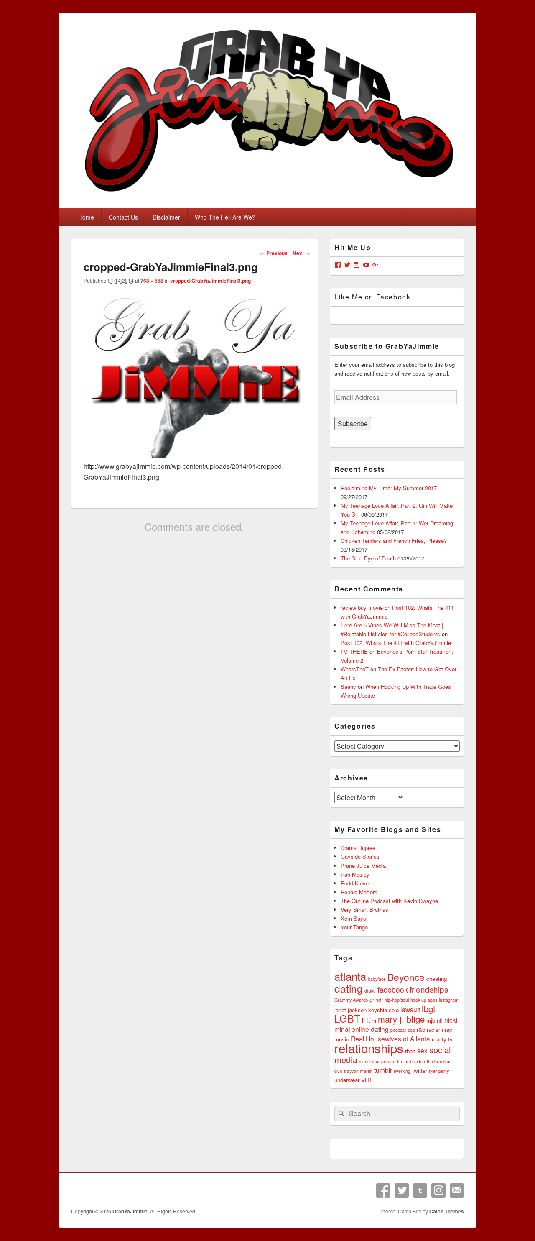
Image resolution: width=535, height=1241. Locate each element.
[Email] (457, 1190)
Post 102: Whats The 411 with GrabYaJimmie (396, 643)
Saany (348, 687)
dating (348, 988)
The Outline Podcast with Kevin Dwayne (389, 901)
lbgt (429, 1009)
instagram (449, 1000)
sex (422, 1050)
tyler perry (439, 1071)
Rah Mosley (355, 874)
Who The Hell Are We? (225, 217)
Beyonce (406, 976)
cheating (436, 979)
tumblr (383, 1070)
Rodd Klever (355, 883)
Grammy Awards (351, 1000)
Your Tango (354, 927)
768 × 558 (151, 280)
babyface (377, 979)
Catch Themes (446, 1211)
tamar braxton (411, 1061)
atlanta (350, 976)
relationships (368, 1048)
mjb (430, 1020)
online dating (370, 1029)
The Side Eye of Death (368, 558)
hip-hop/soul (397, 1000)
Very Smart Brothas (364, 909)
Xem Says (353, 918)
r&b (421, 1030)
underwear (346, 1080)
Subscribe (353, 423)
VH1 (366, 1080)
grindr (376, 999)
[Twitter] (402, 1190)
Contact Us (123, 217)
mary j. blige (401, 1019)
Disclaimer (166, 217)
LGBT (347, 1018)
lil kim (369, 1020)
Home (86, 217)
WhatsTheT (355, 669)
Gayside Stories (360, 856)
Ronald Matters (359, 892)
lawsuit (410, 1009)
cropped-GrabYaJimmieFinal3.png (210, 280)
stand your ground (377, 1061)
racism (435, 1030)
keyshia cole (383, 1010)
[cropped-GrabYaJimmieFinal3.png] (194, 455)
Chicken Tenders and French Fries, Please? (394, 541)
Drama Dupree (358, 848)
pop (411, 1030)
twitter (419, 1071)
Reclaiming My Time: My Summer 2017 (389, 488)
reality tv (442, 1039)
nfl (440, 1020)
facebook (392, 989)
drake (370, 991)
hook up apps (423, 1000)
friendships (429, 989)
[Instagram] (438, 1190)
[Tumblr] (420, 1190)
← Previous (274, 253)
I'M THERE (354, 651)
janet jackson (350, 1010)
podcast (398, 1030)
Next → (301, 253)
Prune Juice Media (363, 866)
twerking (402, 1071)
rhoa (410, 1051)
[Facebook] (383, 1190)
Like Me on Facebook (372, 297)
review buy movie (362, 608)
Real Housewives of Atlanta (390, 1038)
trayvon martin (358, 1071)
